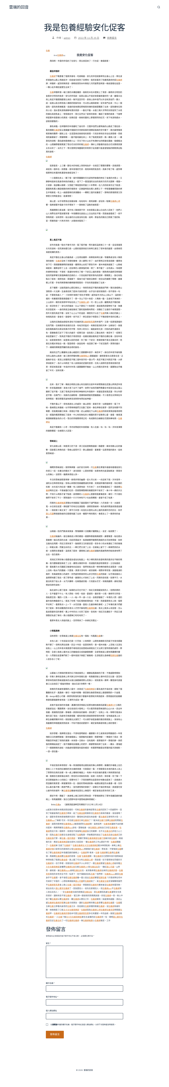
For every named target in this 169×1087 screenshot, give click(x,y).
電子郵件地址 (52, 997)
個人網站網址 (51, 1010)
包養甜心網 (84, 302)
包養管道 (67, 790)
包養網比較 (70, 867)
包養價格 (91, 608)
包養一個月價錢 (68, 838)
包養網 (60, 55)
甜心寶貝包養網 (62, 888)
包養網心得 (115, 201)
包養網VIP (111, 705)
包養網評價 (112, 870)
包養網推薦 (60, 503)
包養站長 (77, 636)
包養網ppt (50, 820)
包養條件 (63, 813)
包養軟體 (86, 856)
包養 (48, 50)
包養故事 (113, 827)
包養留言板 (103, 881)
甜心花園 (50, 513)
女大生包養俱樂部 (90, 845)
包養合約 (108, 831)
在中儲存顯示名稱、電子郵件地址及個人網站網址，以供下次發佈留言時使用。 (83, 1024)
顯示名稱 (50, 983)
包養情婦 (107, 824)
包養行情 (103, 820)
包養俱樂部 (90, 689)
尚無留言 (112, 38)
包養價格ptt (84, 356)
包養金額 (81, 813)
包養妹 (86, 820)
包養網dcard (65, 870)
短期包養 (114, 655)
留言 (48, 943)
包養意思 (106, 834)
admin (67, 38)
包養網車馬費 (89, 322)
